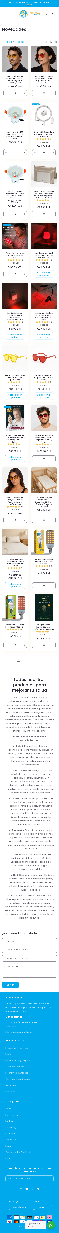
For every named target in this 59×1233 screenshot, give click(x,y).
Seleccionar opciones (44, 273)
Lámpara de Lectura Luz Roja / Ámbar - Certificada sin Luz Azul (44, 316)
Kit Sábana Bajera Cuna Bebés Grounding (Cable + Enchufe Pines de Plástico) (44, 502)
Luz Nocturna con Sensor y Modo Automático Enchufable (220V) (15, 316)
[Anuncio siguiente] (54, 4)
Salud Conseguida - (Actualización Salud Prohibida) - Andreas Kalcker (15, 438)
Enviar (10, 984)
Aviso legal (10, 1085)
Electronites (11, 1115)
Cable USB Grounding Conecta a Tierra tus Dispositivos (44, 134)
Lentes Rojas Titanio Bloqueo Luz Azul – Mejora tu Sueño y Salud (44, 79)
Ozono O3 (10, 1139)
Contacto (10, 1091)
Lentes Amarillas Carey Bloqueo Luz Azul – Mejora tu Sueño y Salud (15, 501)
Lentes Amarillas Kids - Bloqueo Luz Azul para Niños (15, 377)
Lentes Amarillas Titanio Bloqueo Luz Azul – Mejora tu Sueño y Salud (15, 79)
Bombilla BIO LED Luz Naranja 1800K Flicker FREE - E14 (44, 561)
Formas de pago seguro (17, 1060)
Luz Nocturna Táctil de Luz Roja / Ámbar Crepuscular (44, 255)
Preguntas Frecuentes (16, 1048)
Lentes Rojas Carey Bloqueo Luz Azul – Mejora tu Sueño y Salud (44, 438)
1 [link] (18, 659)
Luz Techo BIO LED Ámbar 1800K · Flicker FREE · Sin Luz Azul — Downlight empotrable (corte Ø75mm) (15, 196)
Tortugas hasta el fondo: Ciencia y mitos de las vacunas (44, 627)
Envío (8, 1054)
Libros (8, 1146)
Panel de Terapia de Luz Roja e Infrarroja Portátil (15, 255)
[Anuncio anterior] (5, 4)
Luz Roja (9, 1121)
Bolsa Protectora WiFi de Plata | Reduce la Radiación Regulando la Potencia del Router (44, 194)
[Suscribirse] (50, 1178)
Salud (8, 1108)
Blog (7, 1158)
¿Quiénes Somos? (14, 1066)
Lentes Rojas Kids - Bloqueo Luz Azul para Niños (44, 377)
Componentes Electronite (18, 1152)
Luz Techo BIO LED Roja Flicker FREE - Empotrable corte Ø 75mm (15, 135)
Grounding (10, 1127)
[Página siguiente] (41, 660)
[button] (5, 14)
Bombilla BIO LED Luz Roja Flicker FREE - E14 (15, 626)
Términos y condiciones (17, 1079)
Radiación (10, 1133)
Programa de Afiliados (16, 1072)
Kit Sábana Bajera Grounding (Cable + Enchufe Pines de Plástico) (15, 562)
